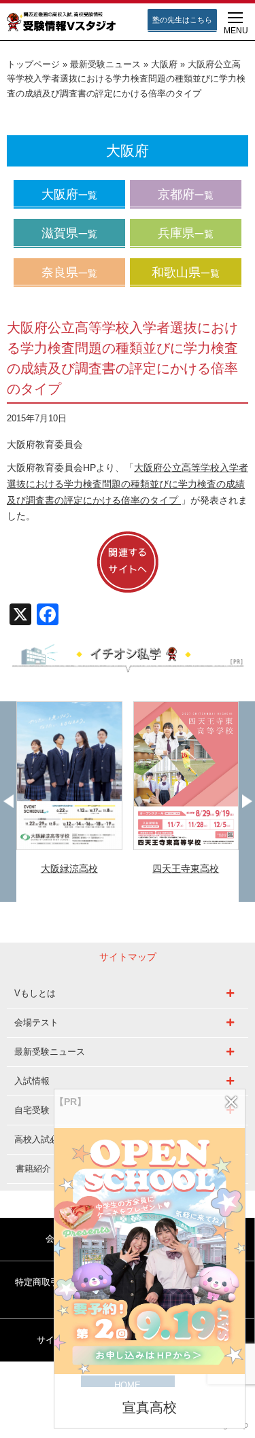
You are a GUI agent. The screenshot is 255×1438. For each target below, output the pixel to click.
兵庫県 (186, 233)
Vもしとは (35, 993)
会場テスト (36, 1022)
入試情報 (32, 1081)
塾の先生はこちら (182, 20)
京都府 (186, 194)
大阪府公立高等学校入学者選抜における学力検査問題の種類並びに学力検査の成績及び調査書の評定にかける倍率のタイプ (127, 484)
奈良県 (69, 272)
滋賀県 (69, 233)
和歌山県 (186, 272)
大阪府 (164, 64)
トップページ (33, 64)
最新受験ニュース (105, 64)
